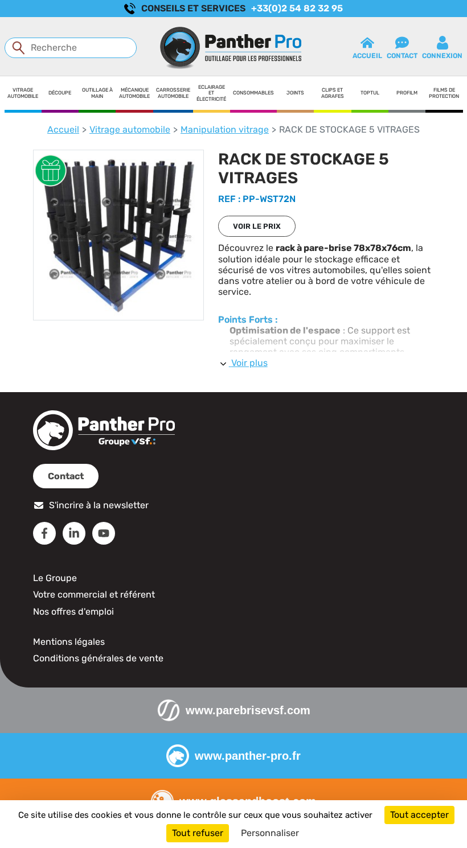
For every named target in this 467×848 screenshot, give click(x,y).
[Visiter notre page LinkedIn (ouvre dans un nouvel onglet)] (74, 533)
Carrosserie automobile (173, 93)
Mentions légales (69, 641)
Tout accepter (419, 814)
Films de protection (444, 93)
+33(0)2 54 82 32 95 (297, 8)
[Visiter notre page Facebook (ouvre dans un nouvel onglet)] (44, 533)
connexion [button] (442, 56)
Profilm (406, 93)
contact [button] (402, 56)
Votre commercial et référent (94, 594)
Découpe (59, 93)
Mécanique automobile (134, 93)
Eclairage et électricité (211, 93)
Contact (66, 476)
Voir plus (249, 362)
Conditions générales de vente (98, 658)
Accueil (63, 129)
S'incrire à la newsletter (99, 505)
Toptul (370, 93)
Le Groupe (55, 578)
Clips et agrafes (332, 93)
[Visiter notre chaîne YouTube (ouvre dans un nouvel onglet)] (103, 533)
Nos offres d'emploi (73, 611)
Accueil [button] (367, 56)
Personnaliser (270, 833)
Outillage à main (97, 93)
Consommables (253, 93)
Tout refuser (197, 833)
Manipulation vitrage (225, 129)
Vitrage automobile (22, 93)
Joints (295, 93)
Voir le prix (257, 226)
